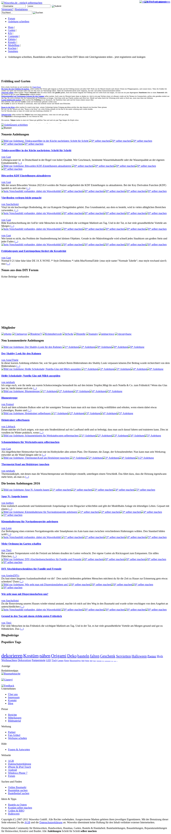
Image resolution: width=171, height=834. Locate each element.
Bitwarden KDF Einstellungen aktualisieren (26, 175)
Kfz (10, 33)
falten (94, 656)
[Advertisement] (62, 68)
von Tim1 (6, 550)
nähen (44, 655)
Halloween (139, 656)
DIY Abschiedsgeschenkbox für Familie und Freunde (31, 568)
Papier (151, 656)
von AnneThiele (9, 360)
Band (94, 660)
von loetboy (7, 503)
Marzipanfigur (75, 660)
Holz (160, 656)
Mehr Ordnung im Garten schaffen (21, 543)
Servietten (123, 656)
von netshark (8, 382)
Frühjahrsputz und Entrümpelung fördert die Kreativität (33, 251)
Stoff (91, 660)
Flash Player (36, 87)
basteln (83, 656)
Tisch (54, 660)
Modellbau (13, 45)
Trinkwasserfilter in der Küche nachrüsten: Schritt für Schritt (36, 150)
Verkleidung (99, 660)
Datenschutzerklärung (50, 822)
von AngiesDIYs (10, 575)
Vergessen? (7, 9)
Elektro (12, 39)
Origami (58, 655)
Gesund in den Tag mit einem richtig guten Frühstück (31, 616)
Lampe (60, 660)
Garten (11, 30)
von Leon (6, 528)
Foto (103, 660)
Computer (13, 36)
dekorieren (12, 655)
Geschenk (107, 656)
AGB (27, 822)
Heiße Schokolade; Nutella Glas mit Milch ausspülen (30, 375)
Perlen (87, 660)
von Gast (6, 156)
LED (48, 660)
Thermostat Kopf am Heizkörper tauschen (25, 464)
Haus (11, 27)
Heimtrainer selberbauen (15, 420)
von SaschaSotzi (10, 204)
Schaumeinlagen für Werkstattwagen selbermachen (30, 442)
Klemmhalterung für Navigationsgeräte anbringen (29, 521)
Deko (72, 655)
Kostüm (31, 655)
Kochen (12, 48)
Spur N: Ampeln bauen (14, 496)
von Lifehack (8, 426)
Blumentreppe (9, 397)
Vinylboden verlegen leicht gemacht (21, 197)
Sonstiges (13, 51)
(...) (20, 162)
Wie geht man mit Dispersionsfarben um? (24, 594)
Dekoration (24, 660)
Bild (82, 660)
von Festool (7, 404)
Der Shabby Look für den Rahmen (21, 353)
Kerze (66, 660)
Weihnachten (9, 660)
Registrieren (21, 9)
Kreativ (12, 42)
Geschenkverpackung (108, 660)
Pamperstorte (38, 660)
